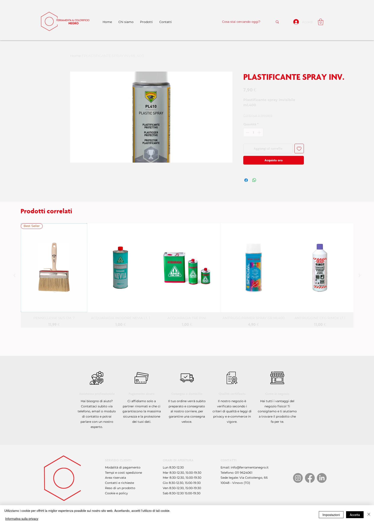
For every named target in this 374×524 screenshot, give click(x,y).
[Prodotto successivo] (359, 275)
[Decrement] (247, 132)
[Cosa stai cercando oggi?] (277, 22)
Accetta (355, 515)
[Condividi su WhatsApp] (254, 180)
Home (75, 56)
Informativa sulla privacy (21, 518)
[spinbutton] (253, 132)
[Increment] (259, 132)
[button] (320, 22)
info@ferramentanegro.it (250, 467)
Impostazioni (331, 515)
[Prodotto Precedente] (14, 275)
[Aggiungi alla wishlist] (299, 148)
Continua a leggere (257, 115)
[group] (187, 275)
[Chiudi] (368, 515)
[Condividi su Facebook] (246, 180)
